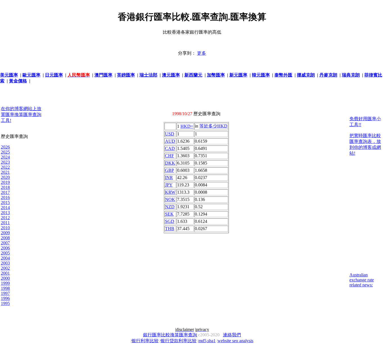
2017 (5, 192)
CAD (170, 148)
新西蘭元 (193, 75)
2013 (5, 212)
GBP (169, 170)
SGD (169, 221)
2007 (5, 242)
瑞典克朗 (351, 75)
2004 (5, 258)
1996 (5, 298)
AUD (170, 141)
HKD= (186, 126)
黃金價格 (18, 80)
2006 (5, 248)
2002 (5, 268)
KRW (170, 192)
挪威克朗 (306, 75)
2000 (5, 278)
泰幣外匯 (283, 75)
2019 (5, 182)
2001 (5, 273)
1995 (5, 303)
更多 (201, 53)
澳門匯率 (103, 75)
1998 (5, 288)
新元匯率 (238, 75)
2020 (5, 177)
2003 (5, 263)
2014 (5, 207)
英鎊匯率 (126, 75)
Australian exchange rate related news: (361, 279)
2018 (5, 187)
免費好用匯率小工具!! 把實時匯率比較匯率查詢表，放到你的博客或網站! (365, 136)
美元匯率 (9, 75)
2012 (5, 217)
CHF (169, 155)
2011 (5, 222)
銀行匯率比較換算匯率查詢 (170, 334)
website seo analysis (235, 340)
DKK (170, 163)
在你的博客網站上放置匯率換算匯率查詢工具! (21, 114)
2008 (5, 237)
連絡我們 (232, 334)
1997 (5, 293)
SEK (169, 214)
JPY (169, 184)
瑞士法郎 (148, 75)
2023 (5, 162)
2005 (5, 253)
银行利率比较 (145, 340)
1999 (5, 283)
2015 (5, 202)
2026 (5, 147)
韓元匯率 (261, 75)
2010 (5, 227)
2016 (5, 197)
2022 (5, 167)
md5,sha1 (207, 340)
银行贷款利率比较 (178, 340)
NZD (170, 206)
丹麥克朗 (328, 75)
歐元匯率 (31, 75)
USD (169, 133)
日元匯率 (54, 75)
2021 (5, 172)
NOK (170, 199)
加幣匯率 (216, 75)
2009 (5, 232)
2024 (5, 157)
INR (169, 177)
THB (169, 228)
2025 (5, 152)
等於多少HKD (213, 126)
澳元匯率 (171, 75)
